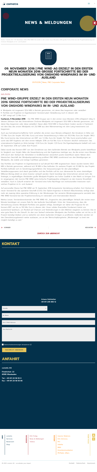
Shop (8, 444)
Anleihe (60, 444)
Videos (32, 442)
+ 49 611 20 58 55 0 (13, 378)
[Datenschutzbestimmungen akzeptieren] (31, 344)
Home (3, 40)
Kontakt (71, 463)
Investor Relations (64, 436)
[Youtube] (93, 435)
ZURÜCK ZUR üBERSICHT (48, 233)
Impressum (91, 463)
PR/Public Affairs (63, 453)
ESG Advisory (62, 439)
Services (9, 439)
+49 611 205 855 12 (48, 302)
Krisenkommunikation (65, 450)
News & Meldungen (37, 439)
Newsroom (10, 442)
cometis (9, 436)
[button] (88, 3)
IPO (59, 442)
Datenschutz (80, 463)
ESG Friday (33, 436)
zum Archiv (5, 94)
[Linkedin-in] (93, 438)
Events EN (9, 40)
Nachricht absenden (14, 350)
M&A (59, 447)
